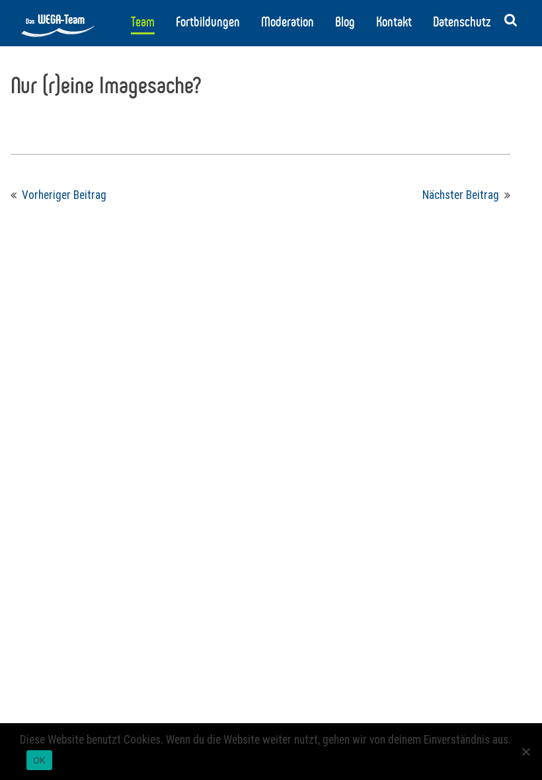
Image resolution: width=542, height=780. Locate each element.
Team (143, 21)
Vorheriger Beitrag (64, 195)
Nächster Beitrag (460, 195)
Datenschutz (461, 21)
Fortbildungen (208, 21)
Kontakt (394, 21)
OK (39, 760)
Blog (345, 21)
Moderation (287, 21)
